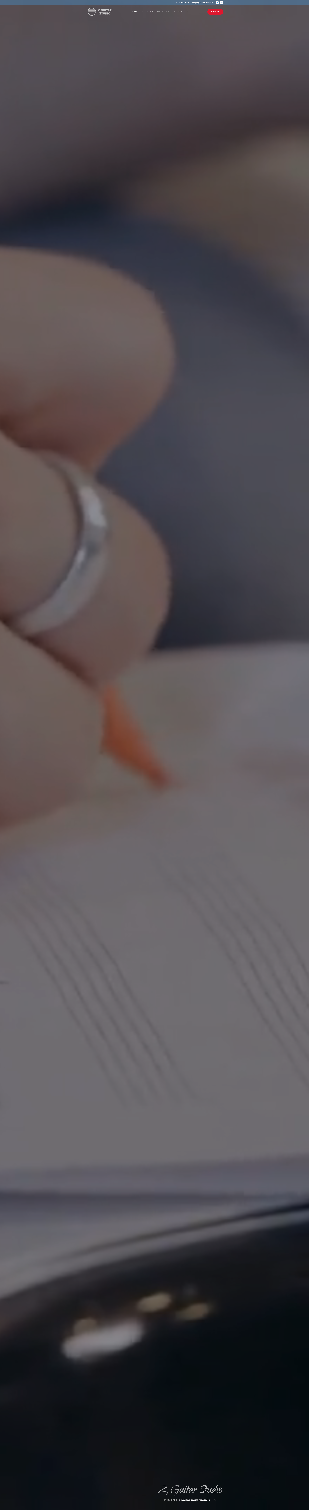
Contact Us (181, 11)
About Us (138, 11)
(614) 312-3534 (182, 2)
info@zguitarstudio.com (202, 2)
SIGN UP (215, 11)
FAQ (168, 11)
